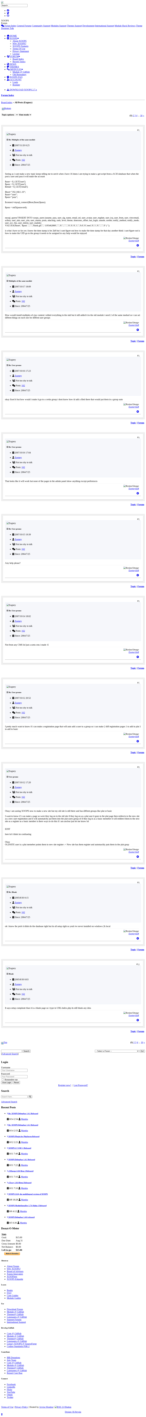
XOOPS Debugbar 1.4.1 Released (21, 1159)
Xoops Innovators (15, 1274)
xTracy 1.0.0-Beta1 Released (19, 1183)
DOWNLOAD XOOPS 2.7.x (23, 89)
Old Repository (19, 74)
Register (16, 85)
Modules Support (58, 26)
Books (10, 1290)
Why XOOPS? (19, 43)
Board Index (18, 59)
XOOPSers (12, 1276)
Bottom (7, 108)
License (16, 54)
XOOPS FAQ (16, 77)
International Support (104, 26)
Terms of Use (7, 1407)
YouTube (11, 1392)
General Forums (24, 26)
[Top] (138, 245)
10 (139, 964)
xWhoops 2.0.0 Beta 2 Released (20, 1171)
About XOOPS (20, 41)
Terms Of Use (19, 48)
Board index (6, 102)
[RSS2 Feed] (63, 1407)
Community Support (41, 26)
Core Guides (12, 1295)
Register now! (64, 1085)
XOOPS (13, 38)
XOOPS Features (20, 46)
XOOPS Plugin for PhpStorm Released (23, 1136)
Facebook (11, 1384)
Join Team (11, 1360)
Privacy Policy (21, 1407)
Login (15, 82)
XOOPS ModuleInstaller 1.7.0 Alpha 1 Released (27, 1205)
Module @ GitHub (21, 72)
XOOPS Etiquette (15, 1279)
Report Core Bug (14, 1373)
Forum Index (10, 26)
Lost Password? (81, 1085)
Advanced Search (10, 1054)
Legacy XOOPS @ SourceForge (22, 1344)
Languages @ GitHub (17, 1317)
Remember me (11, 1079)
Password (5, 1074)
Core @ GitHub (14, 1333)
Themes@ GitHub (15, 1314)
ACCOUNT (16, 79)
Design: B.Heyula (73, 1412)
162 (23, 160)
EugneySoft (134, 240)
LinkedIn (11, 1387)
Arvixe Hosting (46, 1407)
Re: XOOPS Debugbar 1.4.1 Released (23, 1113)
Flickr (9, 1389)
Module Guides (14, 1298)
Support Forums (14, 1319)
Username (5, 1067)
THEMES (14, 67)
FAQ (9, 1293)
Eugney (18, 150)
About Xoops (13, 1266)
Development (88, 26)
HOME (13, 36)
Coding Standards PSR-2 (18, 1346)
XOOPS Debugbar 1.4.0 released (21, 1217)
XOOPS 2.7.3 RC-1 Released (19, 1148)
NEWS (12, 64)
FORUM (14, 56)
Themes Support (74, 26)
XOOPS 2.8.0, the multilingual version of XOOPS (28, 1194)
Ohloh (10, 1394)
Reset (16, 1082)
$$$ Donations (13, 1357)
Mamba (24, 1119)
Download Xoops (15, 1309)
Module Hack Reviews (125, 26)
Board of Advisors (15, 1271)
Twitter (10, 1397)
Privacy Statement (21, 51)
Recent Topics (19, 61)
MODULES (16, 69)
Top (5, 1042)
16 (141, 115)
